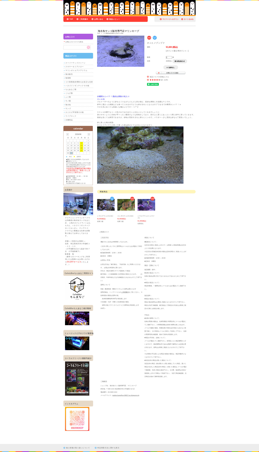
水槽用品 (69, 120)
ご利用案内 (83, 19)
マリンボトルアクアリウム (76, 70)
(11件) (166, 80)
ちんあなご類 (70, 89)
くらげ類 (69, 93)
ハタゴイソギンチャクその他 (77, 86)
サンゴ (68, 108)
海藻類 (68, 78)
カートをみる (189, 19)
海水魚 (68, 105)
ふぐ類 (68, 97)
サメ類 (68, 101)
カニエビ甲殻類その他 (74, 112)
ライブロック (70, 116)
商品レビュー (114, 19)
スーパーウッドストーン (75, 63)
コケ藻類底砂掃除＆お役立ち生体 (113, 33)
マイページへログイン (170, 19)
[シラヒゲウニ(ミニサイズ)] (146, 209)
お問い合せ (98, 19)
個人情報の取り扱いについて (78, 448)
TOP (71, 19)
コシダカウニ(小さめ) (125, 216)
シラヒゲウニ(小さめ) (105, 216)
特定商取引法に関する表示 (108, 448)
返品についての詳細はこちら (159, 77)
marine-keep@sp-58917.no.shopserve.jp (125, 395)
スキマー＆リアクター (74, 67)
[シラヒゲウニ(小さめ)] (106, 209)
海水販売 (69, 74)
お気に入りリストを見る (74, 42)
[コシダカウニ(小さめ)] (126, 209)
